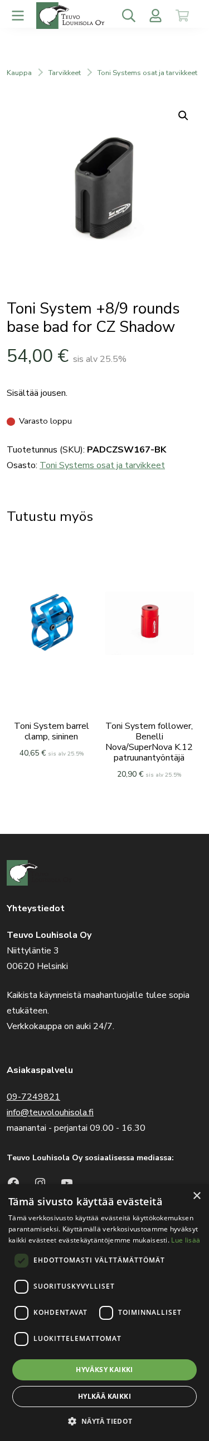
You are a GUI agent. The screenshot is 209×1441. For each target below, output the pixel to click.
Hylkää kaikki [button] (104, 1396)
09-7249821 (33, 1097)
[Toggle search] (129, 15)
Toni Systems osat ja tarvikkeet (147, 73)
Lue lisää (185, 1240)
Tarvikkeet (64, 73)
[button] (104, 1421)
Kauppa (19, 73)
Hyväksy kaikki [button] (104, 1369)
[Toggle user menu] (155, 15)
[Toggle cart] (182, 15)
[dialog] (104, 1312)
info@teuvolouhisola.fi (50, 1112)
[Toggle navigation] (18, 15)
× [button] (196, 1196)
